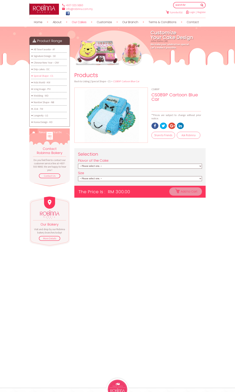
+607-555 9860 (74, 5)
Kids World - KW (42, 82)
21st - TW (38, 108)
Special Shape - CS (43, 75)
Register (201, 12)
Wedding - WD (41, 95)
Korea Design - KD (43, 122)
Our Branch (130, 22)
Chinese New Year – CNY (46, 62)
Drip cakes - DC (42, 69)
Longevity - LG (41, 115)
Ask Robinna (189, 135)
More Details (49, 238)
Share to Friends (163, 135)
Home (38, 22)
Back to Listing (81, 81)
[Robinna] (44, 9)
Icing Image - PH (42, 89)
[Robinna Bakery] (68, 13)
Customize (104, 22)
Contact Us (49, 175)
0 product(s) (176, 12)
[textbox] (186, 5)
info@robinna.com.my (79, 9)
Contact (193, 22)
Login (192, 12)
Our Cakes (79, 22)
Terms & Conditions (162, 22)
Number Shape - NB (44, 102)
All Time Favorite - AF (44, 49)
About (57, 22)
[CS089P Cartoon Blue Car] (111, 115)
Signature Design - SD (45, 56)
